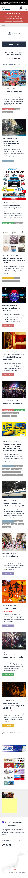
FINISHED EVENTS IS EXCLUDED (11, 64)
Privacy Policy (17, 840)
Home (3, 25)
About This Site (5, 840)
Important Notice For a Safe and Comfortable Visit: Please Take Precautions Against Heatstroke (14, 18)
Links (11, 840)
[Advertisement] (9, 805)
